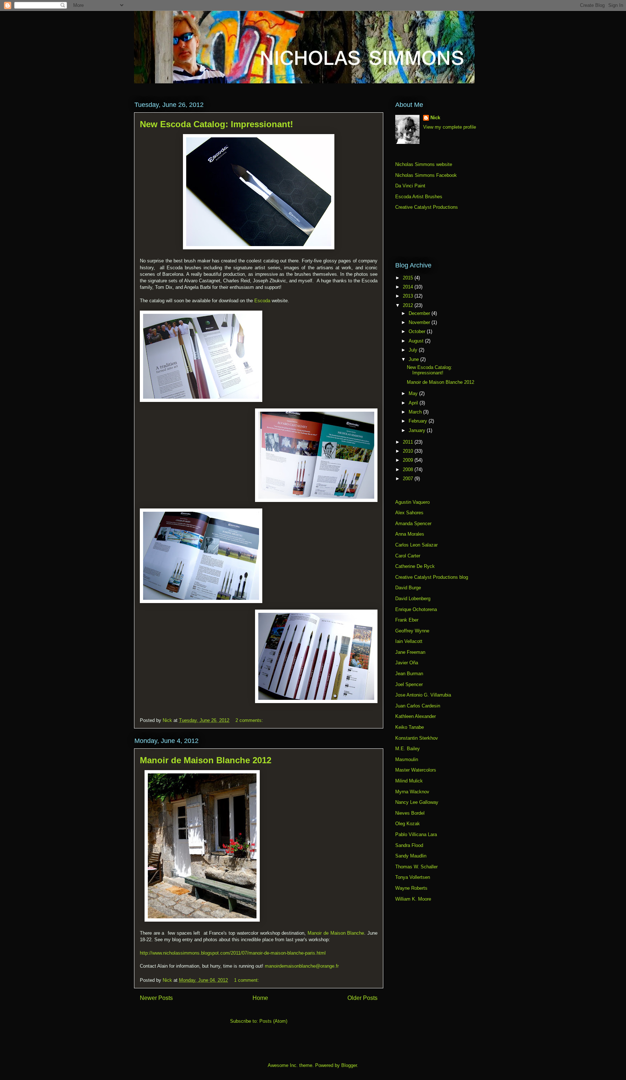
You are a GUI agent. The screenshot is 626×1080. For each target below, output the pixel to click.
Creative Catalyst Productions (426, 207)
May (414, 393)
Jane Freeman (410, 652)
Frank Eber (406, 620)
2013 (408, 296)
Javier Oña (406, 662)
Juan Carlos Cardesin (417, 706)
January (418, 430)
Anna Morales (409, 534)
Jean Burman (409, 673)
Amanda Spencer (413, 523)
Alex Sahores (409, 512)
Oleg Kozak (407, 823)
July (414, 350)
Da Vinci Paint (410, 185)
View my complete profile (449, 127)
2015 (408, 278)
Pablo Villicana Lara (416, 834)
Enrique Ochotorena (416, 609)
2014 (408, 287)
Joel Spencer (409, 684)
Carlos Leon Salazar (416, 545)
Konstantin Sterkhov (416, 738)
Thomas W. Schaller (416, 866)
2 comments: (249, 720)
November (420, 322)
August (417, 341)
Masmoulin (406, 759)
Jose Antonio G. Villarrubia (423, 695)
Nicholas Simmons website (423, 164)
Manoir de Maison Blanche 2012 (205, 760)
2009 (408, 460)
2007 (408, 478)
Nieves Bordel (410, 813)
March (416, 412)
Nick (435, 117)
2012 (408, 305)
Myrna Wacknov (412, 791)
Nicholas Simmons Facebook (426, 175)
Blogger (349, 1065)
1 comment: (247, 980)
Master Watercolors (415, 770)
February (419, 421)
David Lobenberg (412, 598)
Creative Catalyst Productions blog (431, 577)
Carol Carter (407, 555)
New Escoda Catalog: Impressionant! (216, 124)
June (414, 359)
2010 (408, 451)
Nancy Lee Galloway (416, 802)
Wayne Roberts (411, 888)
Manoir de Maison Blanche (336, 933)
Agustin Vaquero (412, 502)
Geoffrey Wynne (412, 631)
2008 (408, 469)
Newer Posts (156, 998)
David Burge (408, 587)
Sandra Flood (409, 845)
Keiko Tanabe (409, 727)
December (420, 313)
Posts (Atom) (273, 1021)
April (414, 403)
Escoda (262, 300)
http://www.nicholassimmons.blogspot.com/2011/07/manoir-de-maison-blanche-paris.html (233, 953)
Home (260, 998)
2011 (408, 442)
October (418, 331)
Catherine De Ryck (415, 566)
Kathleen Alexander (415, 716)
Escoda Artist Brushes (418, 196)
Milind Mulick (409, 781)
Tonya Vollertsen (412, 877)
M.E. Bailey (407, 748)
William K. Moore (413, 899)
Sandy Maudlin (410, 856)
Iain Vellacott (408, 641)
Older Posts (362, 998)
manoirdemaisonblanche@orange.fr (302, 966)
